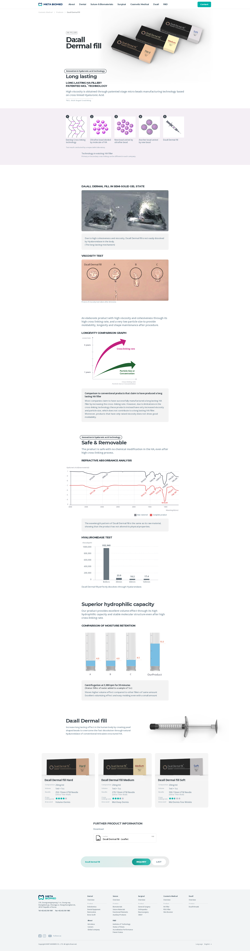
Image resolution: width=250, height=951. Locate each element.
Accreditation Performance (123, 930)
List (159, 861)
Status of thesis (118, 927)
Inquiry (141, 861)
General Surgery (144, 907)
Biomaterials (117, 907)
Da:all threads (194, 907)
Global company (94, 930)
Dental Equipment (93, 909)
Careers (90, 927)
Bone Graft (91, 915)
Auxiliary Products (119, 915)
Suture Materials (119, 909)
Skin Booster (168, 912)
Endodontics (91, 907)
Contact (204, 4)
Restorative (91, 912)
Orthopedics (142, 909)
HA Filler (166, 907)
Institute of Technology (121, 924)
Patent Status (118, 932)
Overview (90, 900)
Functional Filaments (120, 912)
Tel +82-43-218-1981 (45, 911)
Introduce (91, 924)
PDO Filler (167, 909)
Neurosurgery (143, 912)
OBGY (140, 915)
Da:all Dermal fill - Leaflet (128, 838)
